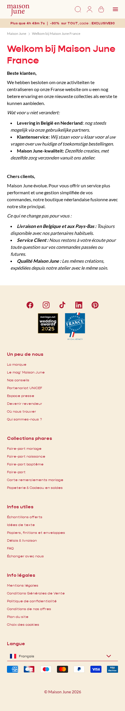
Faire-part (16, 472)
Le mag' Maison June (26, 372)
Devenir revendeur (24, 403)
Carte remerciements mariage (35, 480)
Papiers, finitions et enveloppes (36, 532)
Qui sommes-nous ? (24, 419)
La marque (16, 364)
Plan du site (17, 616)
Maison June (16, 33)
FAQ (10, 548)
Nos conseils (18, 380)
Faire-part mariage (24, 448)
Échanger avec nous (25, 556)
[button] (103, 23)
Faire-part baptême (25, 464)
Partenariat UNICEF (24, 388)
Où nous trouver (21, 411)
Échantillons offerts (24, 517)
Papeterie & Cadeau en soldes (35, 487)
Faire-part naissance (26, 456)
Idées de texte (21, 525)
